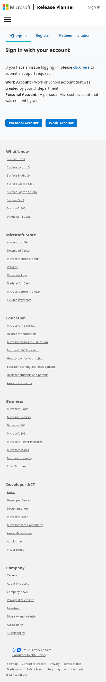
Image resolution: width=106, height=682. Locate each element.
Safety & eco (35, 669)
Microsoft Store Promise (23, 291)
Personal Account (24, 123)
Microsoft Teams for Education (27, 342)
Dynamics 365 (16, 425)
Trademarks (15, 669)
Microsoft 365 (16, 208)
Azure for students (19, 383)
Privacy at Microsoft (20, 600)
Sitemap (12, 664)
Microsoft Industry (19, 458)
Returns (12, 267)
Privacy (55, 664)
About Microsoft (18, 583)
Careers (12, 575)
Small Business (16, 466)
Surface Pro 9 (16, 159)
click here (81, 67)
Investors (13, 608)
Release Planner (55, 7)
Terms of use (72, 664)
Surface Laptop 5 (18, 167)
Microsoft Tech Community (25, 525)
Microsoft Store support (23, 259)
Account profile (17, 242)
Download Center (19, 250)
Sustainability (16, 633)
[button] (94, 7)
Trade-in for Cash (18, 283)
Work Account (61, 123)
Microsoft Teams (18, 450)
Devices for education (21, 334)
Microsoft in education (22, 325)
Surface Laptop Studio (22, 192)
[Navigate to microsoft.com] (16, 7)
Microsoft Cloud (18, 409)
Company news (17, 592)
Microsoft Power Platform (24, 442)
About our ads (73, 669)
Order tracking (17, 275)
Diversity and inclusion (22, 616)
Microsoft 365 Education (23, 350)
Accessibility (15, 624)
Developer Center (19, 500)
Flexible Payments (19, 300)
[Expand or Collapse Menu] (7, 19)
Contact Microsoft (34, 664)
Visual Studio (15, 549)
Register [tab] (43, 35)
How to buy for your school (25, 358)
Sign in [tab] (20, 35)
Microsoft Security (19, 417)
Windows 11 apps (18, 216)
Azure (11, 492)
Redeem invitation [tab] (75, 35)
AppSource (14, 541)
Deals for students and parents (27, 375)
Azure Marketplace (19, 533)
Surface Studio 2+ (18, 175)
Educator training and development (31, 366)
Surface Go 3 (15, 200)
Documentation (17, 508)
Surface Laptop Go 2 (20, 184)
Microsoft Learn (17, 517)
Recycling (53, 669)
